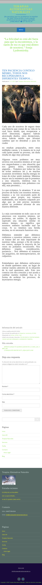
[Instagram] (23, 579)
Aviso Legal (7, 452)
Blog (3, 456)
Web (3, 402)
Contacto (5, 450)
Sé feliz (34, 333)
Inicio (3, 431)
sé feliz (16, 335)
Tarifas (4, 446)
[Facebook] (19, 579)
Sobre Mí (4, 435)
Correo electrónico (8, 394)
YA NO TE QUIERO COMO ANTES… (11, 499)
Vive (20, 335)
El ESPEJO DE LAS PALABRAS (10, 492)
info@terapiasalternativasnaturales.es (17, 515)
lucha (12, 335)
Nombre (5, 386)
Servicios (4, 442)
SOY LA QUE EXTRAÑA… (9, 496)
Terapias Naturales (7, 439)
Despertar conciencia (25, 333)
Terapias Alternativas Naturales (21, 9)
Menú (21, 30)
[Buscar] (37, 419)
